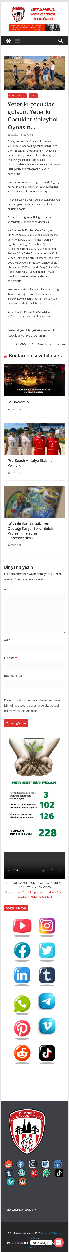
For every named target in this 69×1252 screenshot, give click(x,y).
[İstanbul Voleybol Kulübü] (8, 40)
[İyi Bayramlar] (34, 367)
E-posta (10, 658)
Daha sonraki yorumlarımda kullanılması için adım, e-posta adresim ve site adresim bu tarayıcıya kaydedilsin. (32, 705)
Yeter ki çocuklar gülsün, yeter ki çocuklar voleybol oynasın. (31, 333)
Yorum (10, 590)
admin (30, 134)
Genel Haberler (17, 95)
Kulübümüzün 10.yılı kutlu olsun (38, 344)
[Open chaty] (59, 1242)
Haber (33, 95)
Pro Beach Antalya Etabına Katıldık (30, 463)
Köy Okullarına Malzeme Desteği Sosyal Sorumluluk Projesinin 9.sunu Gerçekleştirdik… (30, 530)
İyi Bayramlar (19, 402)
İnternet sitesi (13, 676)
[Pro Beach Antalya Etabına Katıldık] (34, 425)
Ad (7, 640)
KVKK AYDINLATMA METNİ (21, 1209)
